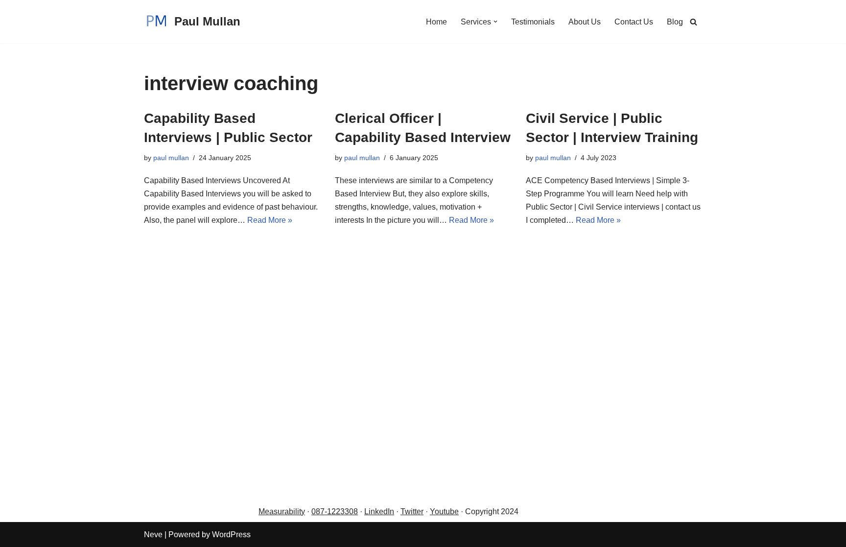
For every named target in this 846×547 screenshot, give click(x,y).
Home (436, 22)
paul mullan (171, 158)
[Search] (693, 21)
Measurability (281, 511)
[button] (495, 22)
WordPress (231, 534)
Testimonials (533, 22)
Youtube (444, 511)
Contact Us (633, 22)
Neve (153, 534)
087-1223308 (334, 511)
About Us (584, 22)
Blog (675, 22)
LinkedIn (379, 511)
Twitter (411, 511)
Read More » (269, 220)
